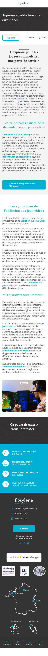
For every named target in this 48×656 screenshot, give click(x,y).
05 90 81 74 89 (21, 513)
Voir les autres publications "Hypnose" (22, 185)
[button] (24, 557)
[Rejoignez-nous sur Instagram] (20, 543)
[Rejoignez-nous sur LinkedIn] (24, 543)
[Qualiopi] (8, 571)
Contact (24, 529)
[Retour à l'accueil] (24, 4)
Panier (18, 645)
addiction (20, 98)
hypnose (27, 109)
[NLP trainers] (39, 571)
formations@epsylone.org (26, 508)
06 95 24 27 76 (21, 519)
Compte (29, 645)
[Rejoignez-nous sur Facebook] (28, 543)
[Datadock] (24, 571)
